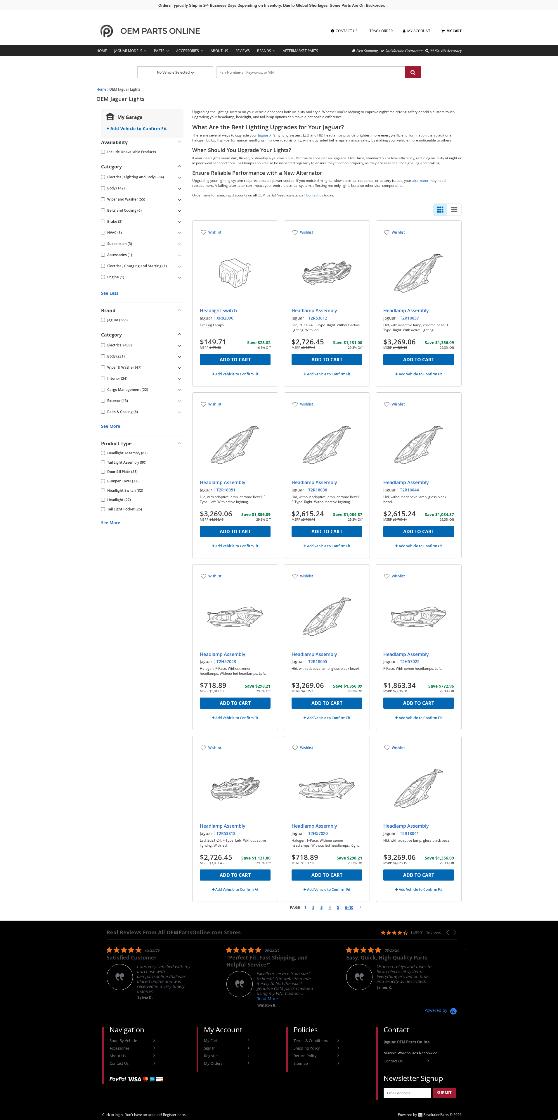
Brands (264, 50)
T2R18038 (317, 490)
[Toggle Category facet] (179, 166)
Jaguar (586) (117, 319)
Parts (159, 50)
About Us (219, 50)
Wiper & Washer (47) (124, 367)
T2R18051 (225, 490)
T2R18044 (409, 490)
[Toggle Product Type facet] (179, 443)
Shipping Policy (307, 1048)
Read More (267, 998)
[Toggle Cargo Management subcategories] (179, 389)
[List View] (454, 209)
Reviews (242, 50)
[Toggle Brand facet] (179, 310)
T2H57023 (226, 661)
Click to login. (113, 1114)
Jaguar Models (128, 50)
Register (211, 1055)
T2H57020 (318, 833)
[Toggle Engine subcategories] (179, 277)
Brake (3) (114, 221)
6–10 (349, 907)
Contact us (314, 195)
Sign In (210, 1048)
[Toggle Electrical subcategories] (179, 345)
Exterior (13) (117, 400)
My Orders (213, 1063)
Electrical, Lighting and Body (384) (135, 177)
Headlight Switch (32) (125, 490)
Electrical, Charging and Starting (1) (137, 265)
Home (101, 50)
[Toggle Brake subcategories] (179, 221)
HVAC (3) (114, 232)
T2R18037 (409, 318)
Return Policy (305, 1055)
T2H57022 (410, 661)
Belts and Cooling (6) (124, 210)
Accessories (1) (119, 254)
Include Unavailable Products (131, 151)
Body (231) (116, 356)
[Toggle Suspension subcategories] (179, 243)
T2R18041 (409, 833)
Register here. (174, 1114)
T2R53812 (317, 318)
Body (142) (116, 188)
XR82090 (224, 318)
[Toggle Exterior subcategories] (179, 400)
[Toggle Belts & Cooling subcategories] (179, 411)
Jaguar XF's (267, 135)
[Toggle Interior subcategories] (179, 378)
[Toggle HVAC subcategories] (179, 232)
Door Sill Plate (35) (122, 471)
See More (110, 426)
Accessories (187, 50)
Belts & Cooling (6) (122, 411)
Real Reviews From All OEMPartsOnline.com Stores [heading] (174, 932)
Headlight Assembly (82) (127, 453)
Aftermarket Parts (300, 50)
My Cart (211, 1040)
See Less (109, 293)
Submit (444, 1092)
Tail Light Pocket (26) (124, 509)
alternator (420, 180)
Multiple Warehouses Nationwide (410, 1052)
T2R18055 (317, 661)
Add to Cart (235, 359)
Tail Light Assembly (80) (126, 462)
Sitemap (301, 1063)
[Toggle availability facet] (179, 142)
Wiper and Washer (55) (126, 199)
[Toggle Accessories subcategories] (179, 254)
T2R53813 (225, 833)
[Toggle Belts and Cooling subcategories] (179, 210)
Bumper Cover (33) (122, 481)
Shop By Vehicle (123, 1040)
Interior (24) (117, 378)
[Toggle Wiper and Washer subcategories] (179, 199)
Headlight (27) (119, 499)
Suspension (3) (119, 243)
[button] (448, 932)
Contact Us (119, 1063)
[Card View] (440, 209)
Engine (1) (115, 277)
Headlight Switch (218, 310)
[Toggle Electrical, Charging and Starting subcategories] (179, 266)
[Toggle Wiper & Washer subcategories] (179, 367)
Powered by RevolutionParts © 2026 (430, 1114)
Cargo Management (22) (127, 389)
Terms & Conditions (311, 1040)
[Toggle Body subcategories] (179, 188)
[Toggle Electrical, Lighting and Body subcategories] (179, 177)
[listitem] (150, 973)
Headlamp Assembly (314, 310)
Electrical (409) (119, 345)
